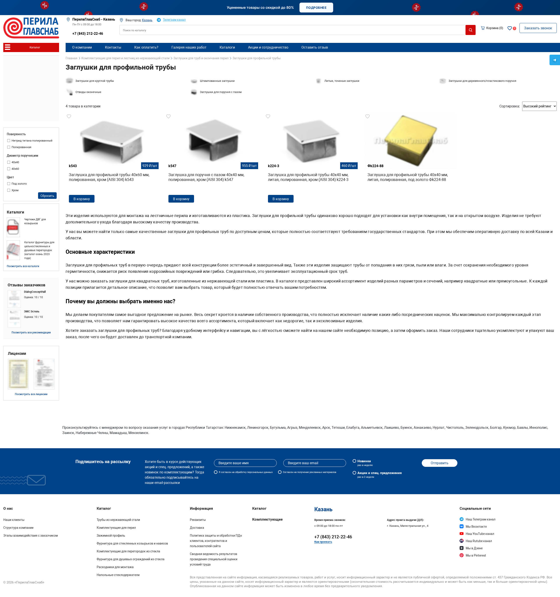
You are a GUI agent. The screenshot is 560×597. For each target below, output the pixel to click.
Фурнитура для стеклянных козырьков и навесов (132, 543)
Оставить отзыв (314, 47)
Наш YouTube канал (480, 534)
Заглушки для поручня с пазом (221, 92)
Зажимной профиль (111, 535)
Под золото (19, 183)
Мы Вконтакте (476, 526)
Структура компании (18, 527)
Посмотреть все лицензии (31, 394)
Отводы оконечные (88, 92)
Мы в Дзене (474, 548)
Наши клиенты (13, 520)
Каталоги (15, 212)
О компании (82, 47)
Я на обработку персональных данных (246, 472)
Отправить (439, 463)
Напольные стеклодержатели (118, 575)
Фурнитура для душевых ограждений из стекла (130, 559)
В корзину (82, 199)
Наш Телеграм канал (480, 519)
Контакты (113, 47)
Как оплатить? (146, 47)
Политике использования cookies (368, 590)
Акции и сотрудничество (268, 47)
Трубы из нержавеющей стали (118, 520)
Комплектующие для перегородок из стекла (128, 551)
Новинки (365, 463)
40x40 (15, 162)
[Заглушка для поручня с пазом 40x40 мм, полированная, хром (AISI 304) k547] (211, 159)
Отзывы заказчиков (26, 285)
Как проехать (323, 541)
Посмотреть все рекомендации (31, 332)
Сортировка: (509, 106)
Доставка (197, 527)
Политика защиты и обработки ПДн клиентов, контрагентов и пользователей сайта (216, 541)
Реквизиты (198, 520)
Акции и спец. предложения (379, 474)
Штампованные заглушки (217, 80)
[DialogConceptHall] (31, 299)
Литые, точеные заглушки (341, 80)
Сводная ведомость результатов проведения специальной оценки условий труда (213, 559)
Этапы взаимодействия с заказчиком (30, 535)
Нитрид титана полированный (32, 140)
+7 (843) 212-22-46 (87, 34)
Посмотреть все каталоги (23, 266)
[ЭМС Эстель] (31, 318)
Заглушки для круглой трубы (94, 80)
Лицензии (17, 353)
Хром (15, 190)
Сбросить (47, 196)
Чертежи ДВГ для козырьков (35, 221)
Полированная (21, 147)
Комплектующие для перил (116, 527)
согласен (226, 472)
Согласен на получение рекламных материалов (309, 472)
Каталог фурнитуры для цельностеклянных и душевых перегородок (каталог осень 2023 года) (39, 250)
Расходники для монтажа (115, 567)
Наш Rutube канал (479, 541)
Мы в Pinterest (476, 555)
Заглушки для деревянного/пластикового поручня (482, 80)
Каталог (259, 508)
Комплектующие (267, 519)
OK (435, 588)
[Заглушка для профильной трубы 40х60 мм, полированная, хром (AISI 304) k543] (112, 159)
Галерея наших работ (189, 47)
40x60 (15, 168)
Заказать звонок (538, 28)
